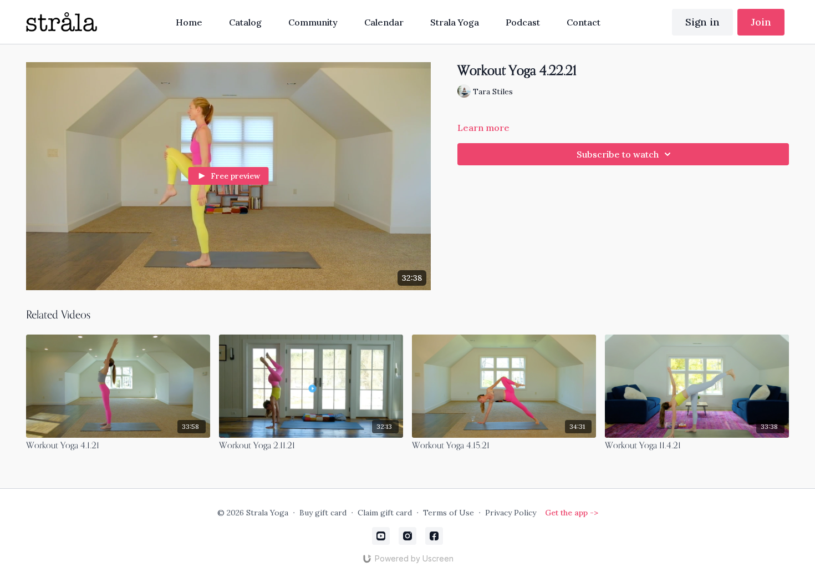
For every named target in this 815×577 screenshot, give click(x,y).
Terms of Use (448, 513)
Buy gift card (323, 513)
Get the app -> (571, 513)
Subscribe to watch (618, 154)
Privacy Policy (510, 513)
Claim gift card (385, 513)
